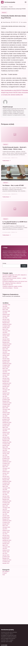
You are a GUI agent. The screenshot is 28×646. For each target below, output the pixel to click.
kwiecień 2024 (6, 334)
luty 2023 (5, 357)
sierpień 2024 (6, 327)
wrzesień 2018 (6, 443)
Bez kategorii (6, 571)
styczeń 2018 (6, 457)
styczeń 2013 (6, 555)
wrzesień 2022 (6, 365)
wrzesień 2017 (6, 463)
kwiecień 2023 (6, 353)
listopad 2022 (6, 362)
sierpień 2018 (6, 445)
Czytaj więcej (6, 160)
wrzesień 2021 (6, 385)
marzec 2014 (6, 532)
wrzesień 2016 (6, 483)
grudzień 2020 (6, 399)
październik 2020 (7, 403)
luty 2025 (5, 317)
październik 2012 (7, 560)
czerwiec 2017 (6, 468)
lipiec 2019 (5, 427)
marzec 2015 (6, 512)
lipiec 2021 (5, 388)
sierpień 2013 (6, 543)
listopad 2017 (6, 460)
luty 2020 (5, 416)
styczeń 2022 (6, 378)
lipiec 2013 (5, 545)
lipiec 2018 (5, 447)
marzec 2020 (6, 414)
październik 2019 (7, 422)
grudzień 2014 (6, 517)
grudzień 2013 (6, 537)
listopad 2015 (6, 499)
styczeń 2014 (6, 535)
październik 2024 (7, 324)
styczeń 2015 (6, 515)
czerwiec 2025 (6, 311)
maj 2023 (5, 352)
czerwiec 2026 (6, 304)
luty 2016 (5, 494)
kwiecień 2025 (6, 314)
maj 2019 (5, 430)
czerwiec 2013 (6, 547)
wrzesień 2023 (6, 345)
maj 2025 (5, 313)
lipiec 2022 (5, 368)
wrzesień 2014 (6, 522)
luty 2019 (5, 435)
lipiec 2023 (5, 349)
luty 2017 (5, 475)
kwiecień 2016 (6, 491)
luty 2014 (5, 533)
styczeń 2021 (6, 398)
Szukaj (4, 263)
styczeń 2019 (6, 437)
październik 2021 (7, 383)
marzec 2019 (6, 434)
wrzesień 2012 (6, 561)
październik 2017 (7, 461)
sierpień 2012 (6, 563)
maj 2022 (5, 371)
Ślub (4, 574)
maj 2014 (5, 529)
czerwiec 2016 (6, 488)
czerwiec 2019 (6, 429)
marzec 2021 (6, 394)
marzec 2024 (6, 335)
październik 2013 (7, 540)
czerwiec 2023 (6, 350)
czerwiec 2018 (6, 448)
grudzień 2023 (6, 340)
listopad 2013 (6, 538)
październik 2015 (7, 501)
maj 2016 (5, 489)
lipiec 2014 (5, 525)
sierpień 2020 (6, 406)
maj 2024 (5, 332)
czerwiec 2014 (6, 527)
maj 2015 (5, 509)
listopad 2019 (6, 421)
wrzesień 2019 (6, 424)
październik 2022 (7, 363)
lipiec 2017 (5, 466)
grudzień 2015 (6, 497)
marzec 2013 (6, 551)
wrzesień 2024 (6, 326)
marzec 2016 (6, 493)
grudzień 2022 (6, 360)
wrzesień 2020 (6, 404)
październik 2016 (7, 481)
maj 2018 (5, 450)
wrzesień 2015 (6, 502)
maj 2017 (5, 470)
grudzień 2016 (6, 478)
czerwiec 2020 (6, 409)
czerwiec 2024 (6, 331)
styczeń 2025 (6, 319)
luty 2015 (5, 514)
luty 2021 (5, 396)
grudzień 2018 (6, 439)
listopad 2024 (6, 322)
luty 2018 (5, 455)
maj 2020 (5, 411)
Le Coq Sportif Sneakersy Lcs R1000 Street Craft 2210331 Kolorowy (15, 223)
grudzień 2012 (6, 556)
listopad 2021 (6, 381)
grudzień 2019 (6, 419)
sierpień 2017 (6, 465)
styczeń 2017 (6, 476)
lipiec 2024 (5, 329)
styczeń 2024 (6, 339)
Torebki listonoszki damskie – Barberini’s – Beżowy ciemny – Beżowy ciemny (14, 148)
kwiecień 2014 (6, 530)
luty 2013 (5, 553)
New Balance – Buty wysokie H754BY (13, 185)
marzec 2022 (6, 375)
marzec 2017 (6, 473)
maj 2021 (5, 391)
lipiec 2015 (5, 506)
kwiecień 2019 (6, 432)
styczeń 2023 (6, 358)
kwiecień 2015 (6, 511)
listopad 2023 (6, 342)
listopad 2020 (6, 401)
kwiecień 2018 (6, 452)
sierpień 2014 (6, 524)
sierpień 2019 (6, 425)
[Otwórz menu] (25, 2)
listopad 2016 (6, 479)
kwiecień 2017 (6, 471)
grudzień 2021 (6, 380)
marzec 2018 (6, 453)
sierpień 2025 (6, 308)
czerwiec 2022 (6, 370)
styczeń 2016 (6, 496)
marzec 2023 (6, 355)
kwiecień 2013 (6, 550)
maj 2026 (5, 306)
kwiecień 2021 (6, 393)
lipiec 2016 (5, 486)
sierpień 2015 (6, 504)
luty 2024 (5, 337)
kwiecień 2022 (6, 373)
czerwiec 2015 (6, 507)
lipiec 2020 (5, 407)
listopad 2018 (6, 440)
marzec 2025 (6, 316)
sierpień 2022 (6, 367)
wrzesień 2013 (6, 542)
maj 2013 (5, 548)
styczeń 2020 (6, 417)
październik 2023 (7, 344)
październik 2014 (7, 520)
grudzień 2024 (6, 321)
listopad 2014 (6, 519)
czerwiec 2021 (6, 389)
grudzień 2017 (6, 458)
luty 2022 (5, 376)
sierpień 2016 (6, 484)
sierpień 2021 (6, 386)
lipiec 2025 (5, 309)
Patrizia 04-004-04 (8, 284)
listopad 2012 (6, 558)
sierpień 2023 (6, 347)
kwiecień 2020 (6, 412)
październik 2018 (7, 442)
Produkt (4, 12)
